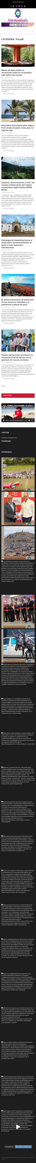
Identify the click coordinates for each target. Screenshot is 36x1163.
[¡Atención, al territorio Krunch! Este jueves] (18, 783)
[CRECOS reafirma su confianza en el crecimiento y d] (18, 611)
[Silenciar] (29, 420)
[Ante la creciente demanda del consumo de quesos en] (18, 955)
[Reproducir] (4, 420)
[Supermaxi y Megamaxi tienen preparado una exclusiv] (18, 989)
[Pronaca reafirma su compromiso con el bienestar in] (18, 474)
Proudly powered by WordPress (9, 1157)
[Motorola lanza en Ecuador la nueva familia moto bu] (18, 920)
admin (3, 77)
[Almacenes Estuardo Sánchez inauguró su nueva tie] (18, 817)
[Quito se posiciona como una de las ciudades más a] (18, 543)
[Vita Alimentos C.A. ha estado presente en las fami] (18, 714)
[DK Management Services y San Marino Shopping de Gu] (18, 680)
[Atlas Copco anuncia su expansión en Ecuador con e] (18, 646)
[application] (18, 412)
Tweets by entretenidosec (9, 438)
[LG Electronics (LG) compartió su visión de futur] (18, 749)
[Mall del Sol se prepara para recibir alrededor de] (18, 1024)
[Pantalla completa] (32, 420)
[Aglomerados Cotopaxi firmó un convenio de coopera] (18, 508)
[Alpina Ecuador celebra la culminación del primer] (18, 1058)
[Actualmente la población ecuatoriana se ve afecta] (18, 577)
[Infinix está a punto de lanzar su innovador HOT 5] (18, 852)
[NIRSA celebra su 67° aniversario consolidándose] (18, 1127)
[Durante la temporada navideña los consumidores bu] (18, 1092)
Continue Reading (8, 94)
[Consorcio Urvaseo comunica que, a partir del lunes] (18, 886)
